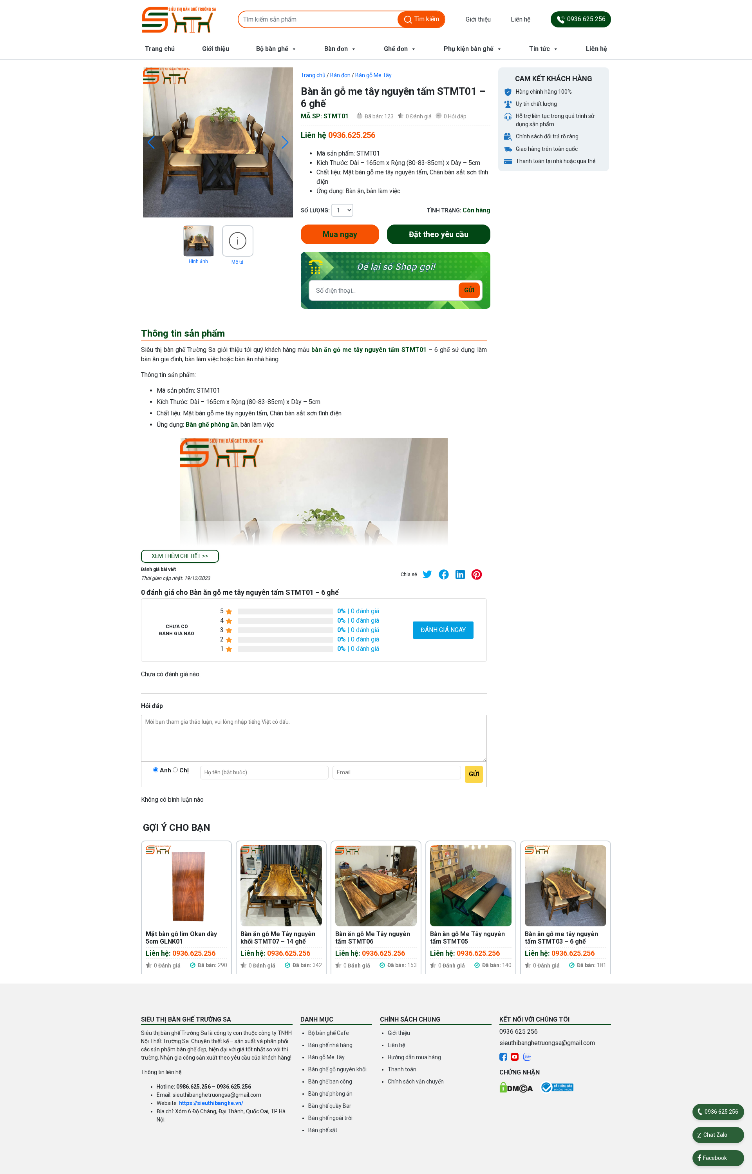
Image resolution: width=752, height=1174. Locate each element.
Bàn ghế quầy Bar (329, 1106)
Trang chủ (160, 49)
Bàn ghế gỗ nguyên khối (337, 1069)
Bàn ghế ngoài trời (330, 1118)
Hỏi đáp (455, 116)
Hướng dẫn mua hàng (414, 1057)
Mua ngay (340, 234)
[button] (180, 556)
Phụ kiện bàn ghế (469, 49)
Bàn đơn (336, 49)
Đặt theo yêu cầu (438, 234)
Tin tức (539, 49)
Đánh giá (419, 116)
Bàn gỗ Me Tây (373, 75)
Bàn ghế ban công (330, 1081)
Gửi (469, 290)
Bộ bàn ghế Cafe (328, 1033)
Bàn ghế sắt (322, 1130)
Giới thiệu (478, 19)
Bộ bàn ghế (272, 49)
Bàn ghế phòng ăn (212, 424)
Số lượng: (315, 210)
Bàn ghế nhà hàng (330, 1045)
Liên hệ (520, 19)
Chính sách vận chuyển (416, 1081)
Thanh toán (402, 1069)
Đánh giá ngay (443, 630)
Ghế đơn (396, 49)
